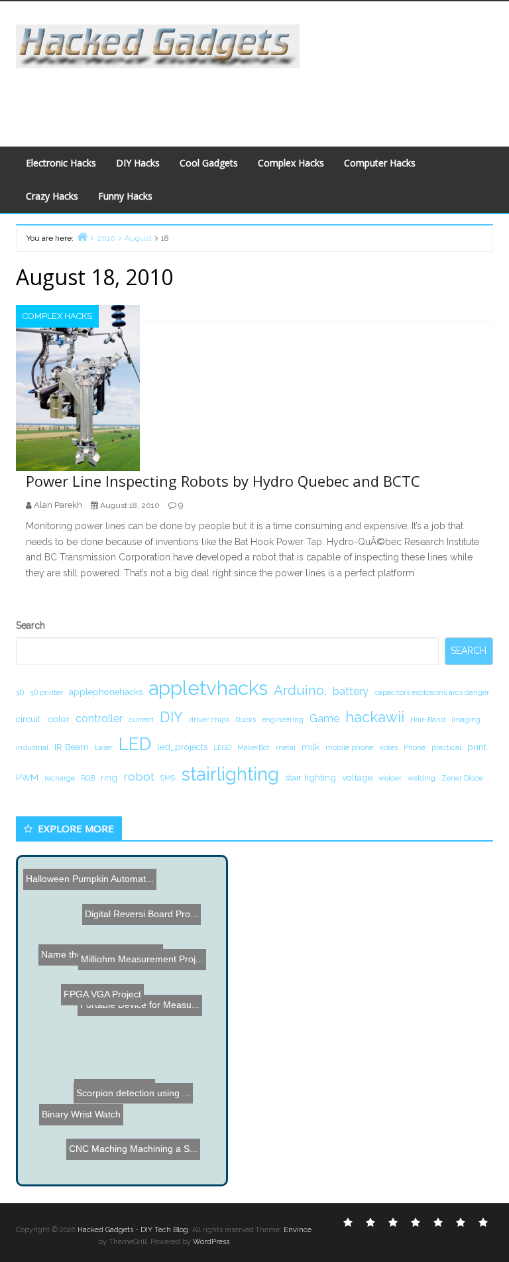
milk (310, 746)
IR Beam (71, 746)
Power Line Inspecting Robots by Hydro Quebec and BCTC (223, 481)
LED (135, 743)
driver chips (209, 720)
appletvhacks (208, 688)
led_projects (182, 746)
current (141, 720)
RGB (88, 778)
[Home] (82, 236)
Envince (297, 1230)
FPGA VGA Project (107, 988)
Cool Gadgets (209, 163)
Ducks (245, 720)
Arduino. (300, 690)
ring (109, 777)
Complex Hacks (291, 163)
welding (421, 778)
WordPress (211, 1241)
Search (30, 625)
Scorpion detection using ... (121, 1077)
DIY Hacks (138, 163)
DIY (171, 717)
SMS (167, 778)
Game (324, 718)
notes (388, 747)
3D (20, 692)
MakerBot (253, 747)
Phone (414, 747)
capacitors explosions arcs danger (431, 692)
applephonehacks (105, 691)
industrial (32, 747)
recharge (59, 778)
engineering (283, 720)
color (59, 719)
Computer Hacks (380, 163)
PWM (27, 777)
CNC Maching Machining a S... (134, 1140)
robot (138, 776)
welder (390, 778)
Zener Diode (462, 778)
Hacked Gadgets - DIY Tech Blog (133, 1230)
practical (446, 747)
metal (286, 747)
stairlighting (230, 774)
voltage (357, 777)
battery (350, 691)
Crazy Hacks (52, 196)
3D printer (46, 692)
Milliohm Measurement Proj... (143, 956)
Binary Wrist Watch (82, 1112)
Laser (104, 747)
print (476, 746)
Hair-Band (427, 720)
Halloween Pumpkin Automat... (88, 876)
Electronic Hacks (61, 163)
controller (99, 718)
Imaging (466, 720)
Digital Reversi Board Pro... (147, 897)
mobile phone (349, 747)
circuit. (29, 719)
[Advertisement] (257, 98)
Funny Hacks (125, 196)
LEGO (222, 747)
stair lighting (310, 777)
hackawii (374, 717)
